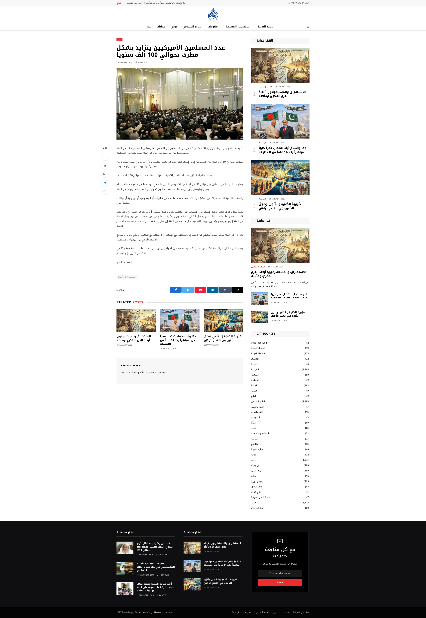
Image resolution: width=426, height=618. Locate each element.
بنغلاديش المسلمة (237, 26)
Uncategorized (259, 343)
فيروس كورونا (257, 481)
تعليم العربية (265, 26)
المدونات (255, 417)
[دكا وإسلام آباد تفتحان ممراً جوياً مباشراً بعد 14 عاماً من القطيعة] (179, 320)
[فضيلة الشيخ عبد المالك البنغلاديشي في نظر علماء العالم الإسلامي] (124, 568)
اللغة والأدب (257, 412)
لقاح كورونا (256, 492)
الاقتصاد (255, 359)
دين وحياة (255, 465)
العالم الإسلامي (192, 26)
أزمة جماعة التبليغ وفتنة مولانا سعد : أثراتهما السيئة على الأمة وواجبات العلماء (155, 587)
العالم (253, 396)
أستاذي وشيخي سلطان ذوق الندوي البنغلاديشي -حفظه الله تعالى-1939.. (155, 547)
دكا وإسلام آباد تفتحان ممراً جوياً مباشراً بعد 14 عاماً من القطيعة (155, 2)
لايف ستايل (256, 486)
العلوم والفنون (257, 407)
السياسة (255, 375)
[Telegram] (105, 182)
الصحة (254, 385)
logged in (140, 372)
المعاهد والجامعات (260, 433)
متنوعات (213, 26)
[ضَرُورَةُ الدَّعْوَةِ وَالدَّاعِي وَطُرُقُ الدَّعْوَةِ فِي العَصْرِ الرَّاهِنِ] (223, 320)
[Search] (308, 26)
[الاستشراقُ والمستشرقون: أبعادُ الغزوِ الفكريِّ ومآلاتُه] (136, 320)
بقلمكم (254, 444)
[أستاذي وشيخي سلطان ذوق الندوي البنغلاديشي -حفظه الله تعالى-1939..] (124, 548)
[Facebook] (105, 157)
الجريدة (254, 364)
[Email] (105, 174)
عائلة (253, 476)
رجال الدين (256, 470)
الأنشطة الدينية (258, 353)
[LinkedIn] (105, 165)
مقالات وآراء (257, 508)
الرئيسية (262, 142)
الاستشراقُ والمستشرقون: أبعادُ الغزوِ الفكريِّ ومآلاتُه (133, 338)
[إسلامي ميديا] (213, 14)
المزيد (253, 428)
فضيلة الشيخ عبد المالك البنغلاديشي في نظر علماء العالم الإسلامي (155, 567)
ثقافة (253, 454)
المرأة (253, 422)
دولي (174, 26)
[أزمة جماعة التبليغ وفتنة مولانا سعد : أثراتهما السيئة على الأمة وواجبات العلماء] (124, 588)
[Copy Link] (105, 191)
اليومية (254, 438)
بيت (149, 26)
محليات (161, 26)
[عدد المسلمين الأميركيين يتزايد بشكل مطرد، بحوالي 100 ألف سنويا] (179, 138)
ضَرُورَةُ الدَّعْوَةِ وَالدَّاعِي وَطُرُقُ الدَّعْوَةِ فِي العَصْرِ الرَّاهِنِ (223, 338)
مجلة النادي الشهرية (260, 497)
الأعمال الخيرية (258, 348)
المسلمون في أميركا (127, 277)
